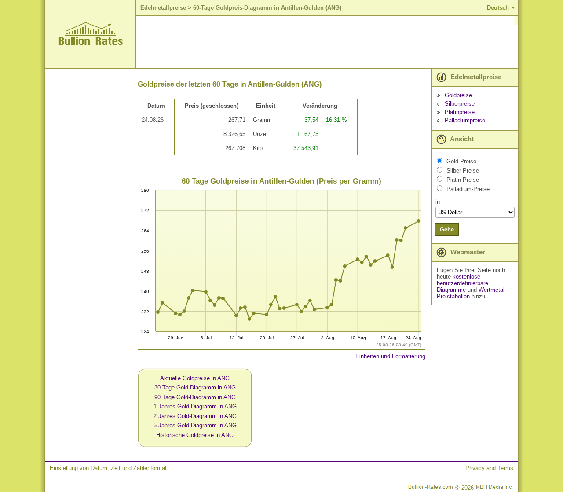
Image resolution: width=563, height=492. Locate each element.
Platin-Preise (462, 179)
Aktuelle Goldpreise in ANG (195, 378)
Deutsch (498, 7)
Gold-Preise (461, 161)
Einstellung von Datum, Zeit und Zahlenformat (108, 468)
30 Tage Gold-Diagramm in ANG (195, 387)
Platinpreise (460, 112)
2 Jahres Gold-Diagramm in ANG (195, 416)
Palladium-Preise (468, 189)
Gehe (447, 229)
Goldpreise (458, 95)
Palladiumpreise (465, 120)
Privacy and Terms (489, 468)
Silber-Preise (462, 170)
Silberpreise (460, 103)
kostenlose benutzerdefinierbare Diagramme (462, 283)
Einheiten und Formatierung (390, 356)
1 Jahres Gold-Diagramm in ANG (195, 406)
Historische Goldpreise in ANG (195, 435)
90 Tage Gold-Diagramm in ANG (195, 397)
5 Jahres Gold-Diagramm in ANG (195, 425)
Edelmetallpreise (163, 7)
